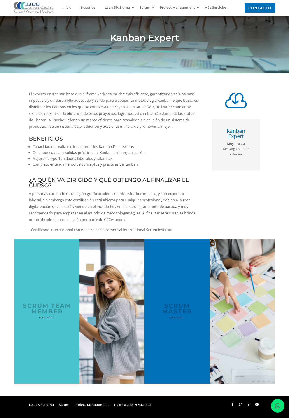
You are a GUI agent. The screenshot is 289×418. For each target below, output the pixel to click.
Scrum (145, 7)
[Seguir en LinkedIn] (249, 404)
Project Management (177, 7)
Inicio (67, 7)
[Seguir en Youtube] (257, 404)
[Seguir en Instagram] (241, 404)
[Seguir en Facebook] (232, 404)
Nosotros (88, 7)
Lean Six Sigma (117, 7)
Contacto (260, 8)
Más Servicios (215, 7)
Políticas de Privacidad (132, 405)
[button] (277, 406)
